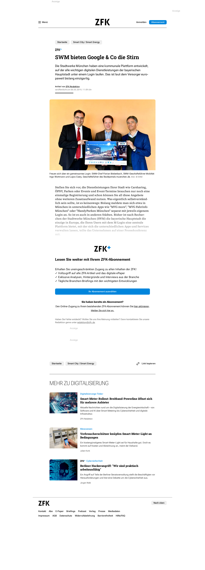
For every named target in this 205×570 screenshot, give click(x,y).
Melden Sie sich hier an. (102, 310)
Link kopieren (148, 363)
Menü (45, 22)
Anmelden (141, 22)
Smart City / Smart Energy (86, 42)
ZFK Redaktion (73, 86)
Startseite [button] (102, 22)
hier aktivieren (141, 306)
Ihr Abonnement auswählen (103, 291)
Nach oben (159, 503)
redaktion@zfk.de (86, 322)
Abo (157, 22)
